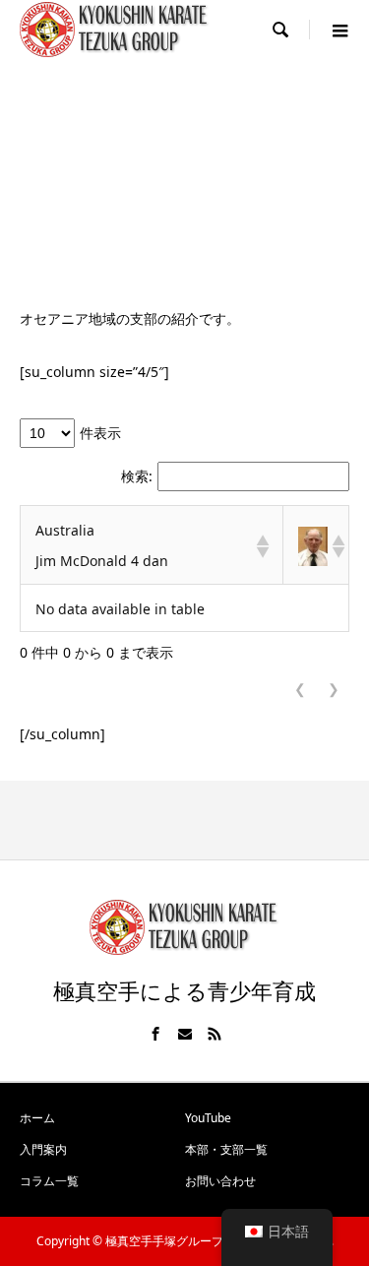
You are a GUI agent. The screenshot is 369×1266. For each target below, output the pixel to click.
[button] (262, 546)
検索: (137, 476)
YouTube (208, 1117)
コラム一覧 (49, 1180)
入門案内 (43, 1149)
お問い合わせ (220, 1180)
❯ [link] (333, 689)
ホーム (37, 1117)
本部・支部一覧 (226, 1149)
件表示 (100, 433)
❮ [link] (300, 689)
